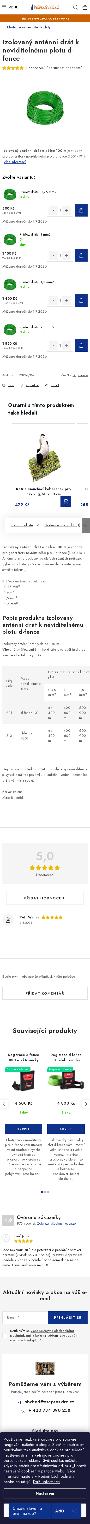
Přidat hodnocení (45, 898)
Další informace (46, 1481)
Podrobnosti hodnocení (64, 67)
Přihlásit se (68, 1317)
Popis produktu (22, 525)
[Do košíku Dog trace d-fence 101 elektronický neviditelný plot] (66, 1129)
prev (4, 1104)
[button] (7, 467)
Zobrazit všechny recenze (56, 1223)
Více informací (15, 161)
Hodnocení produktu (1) (62, 525)
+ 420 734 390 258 (49, 1410)
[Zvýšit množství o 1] (66, 210)
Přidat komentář (45, 993)
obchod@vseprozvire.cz (49, 1402)
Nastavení (45, 1493)
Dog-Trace (80, 375)
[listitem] (43, 467)
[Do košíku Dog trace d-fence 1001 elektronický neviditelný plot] (23, 1129)
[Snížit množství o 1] (53, 210)
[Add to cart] (65, 501)
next (86, 1104)
